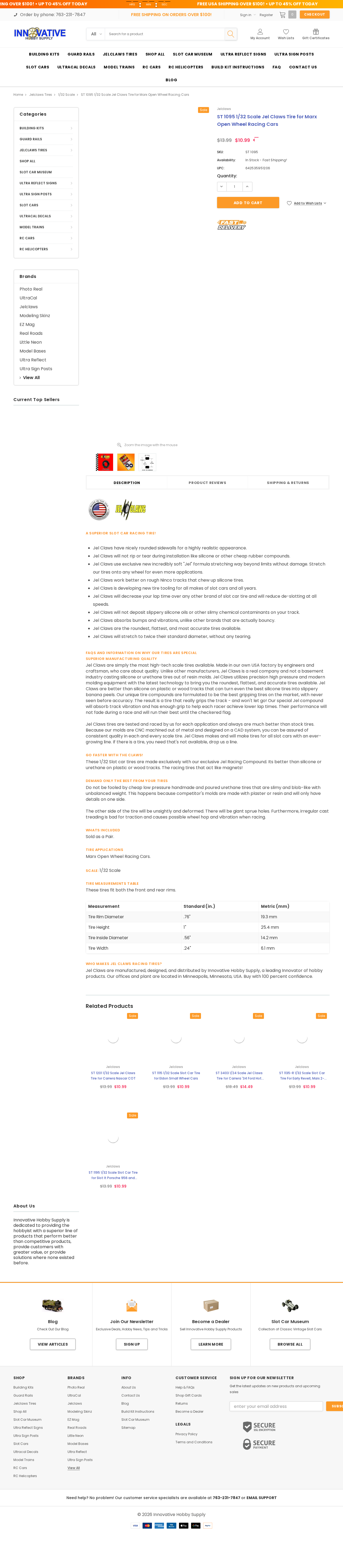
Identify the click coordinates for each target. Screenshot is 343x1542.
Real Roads (31, 333)
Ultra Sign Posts (36, 194)
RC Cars (27, 238)
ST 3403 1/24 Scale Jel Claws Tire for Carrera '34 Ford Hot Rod (239, 1076)
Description (127, 483)
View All (31, 378)
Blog (125, 1403)
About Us (128, 1387)
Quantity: (227, 176)
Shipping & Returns (288, 483)
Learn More (211, 1344)
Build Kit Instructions (137, 1412)
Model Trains (32, 227)
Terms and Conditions (194, 1442)
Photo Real (31, 289)
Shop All (27, 161)
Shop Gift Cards (189, 1395)
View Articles (53, 1344)
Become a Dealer (189, 1412)
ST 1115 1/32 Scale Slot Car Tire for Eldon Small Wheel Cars (176, 1076)
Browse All (290, 1344)
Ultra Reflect (33, 360)
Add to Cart (26, 503)
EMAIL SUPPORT (262, 1497)
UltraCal (28, 298)
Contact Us (130, 1395)
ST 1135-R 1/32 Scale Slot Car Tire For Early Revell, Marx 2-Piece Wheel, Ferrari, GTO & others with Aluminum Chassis (302, 1076)
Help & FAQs (185, 1387)
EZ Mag (27, 324)
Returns (182, 1403)
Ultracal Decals (35, 216)
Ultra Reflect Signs (38, 183)
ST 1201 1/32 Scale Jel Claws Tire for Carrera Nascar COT (113, 1076)
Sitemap (128, 1428)
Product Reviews (207, 483)
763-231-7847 (227, 1497)
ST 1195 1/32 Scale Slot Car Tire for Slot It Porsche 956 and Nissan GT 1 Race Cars (113, 1175)
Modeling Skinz (35, 316)
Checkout (314, 14)
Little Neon (31, 342)
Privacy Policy (186, 1434)
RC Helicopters (34, 249)
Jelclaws (29, 307)
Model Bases (33, 351)
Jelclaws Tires (33, 150)
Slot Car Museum (36, 172)
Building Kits (32, 128)
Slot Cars (29, 205)
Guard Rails (31, 139)
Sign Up (132, 1344)
